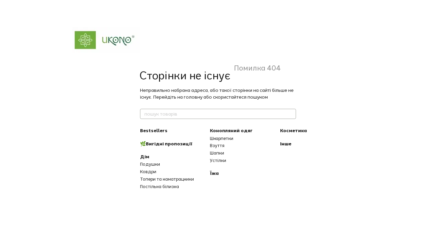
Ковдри (148, 171)
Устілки (218, 160)
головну (193, 97)
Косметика (293, 130)
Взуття (217, 145)
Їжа (214, 173)
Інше (285, 144)
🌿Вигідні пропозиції (166, 144)
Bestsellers (153, 130)
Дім (144, 157)
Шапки (217, 153)
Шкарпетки (221, 138)
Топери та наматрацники (167, 179)
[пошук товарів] (290, 114)
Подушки (150, 164)
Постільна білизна (159, 186)
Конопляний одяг (231, 130)
